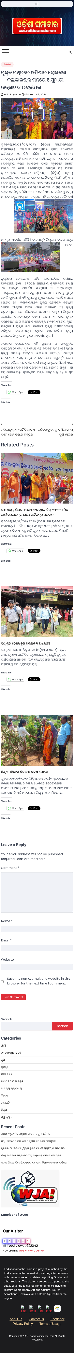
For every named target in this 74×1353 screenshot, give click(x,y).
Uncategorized (11, 1053)
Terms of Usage (50, 1323)
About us (16, 1319)
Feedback (58, 1319)
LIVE (3, 1046)
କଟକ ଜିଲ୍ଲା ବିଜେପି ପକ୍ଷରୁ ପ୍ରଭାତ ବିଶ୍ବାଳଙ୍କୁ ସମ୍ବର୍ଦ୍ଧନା (34, 1162)
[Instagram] (49, 1311)
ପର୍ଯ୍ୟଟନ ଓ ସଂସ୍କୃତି (12, 1081)
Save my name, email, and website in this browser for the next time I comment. (38, 981)
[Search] (70, 52)
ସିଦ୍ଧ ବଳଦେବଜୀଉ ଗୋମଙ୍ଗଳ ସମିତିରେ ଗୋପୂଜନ (28, 1141)
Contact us (36, 1319)
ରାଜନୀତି (5, 1103)
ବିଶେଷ (7, 64)
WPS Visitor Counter (31, 1250)
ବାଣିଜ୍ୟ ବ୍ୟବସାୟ (11, 1088)
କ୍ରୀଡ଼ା (4, 1067)
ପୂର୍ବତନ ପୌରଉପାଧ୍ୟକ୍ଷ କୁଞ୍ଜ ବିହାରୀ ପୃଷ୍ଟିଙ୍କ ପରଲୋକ (33, 1148)
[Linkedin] (41, 1311)
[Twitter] (32, 1311)
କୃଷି (3, 1060)
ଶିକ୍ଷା (4, 1110)
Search (6, 1019)
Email (6, 940)
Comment (10, 868)
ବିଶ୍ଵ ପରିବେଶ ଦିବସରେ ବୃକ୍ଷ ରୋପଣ (25, 772)
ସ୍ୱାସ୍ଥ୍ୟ (6, 1117)
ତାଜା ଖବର (7, 1074)
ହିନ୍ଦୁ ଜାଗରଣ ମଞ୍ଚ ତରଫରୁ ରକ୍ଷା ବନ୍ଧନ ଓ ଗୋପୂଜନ (31, 1155)
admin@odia (12, 94)
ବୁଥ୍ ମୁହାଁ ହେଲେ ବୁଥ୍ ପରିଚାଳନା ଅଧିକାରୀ (25, 643)
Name (7, 921)
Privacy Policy (23, 1323)
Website (7, 959)
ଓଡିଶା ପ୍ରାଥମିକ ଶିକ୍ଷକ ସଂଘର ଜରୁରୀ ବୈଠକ (25, 1134)
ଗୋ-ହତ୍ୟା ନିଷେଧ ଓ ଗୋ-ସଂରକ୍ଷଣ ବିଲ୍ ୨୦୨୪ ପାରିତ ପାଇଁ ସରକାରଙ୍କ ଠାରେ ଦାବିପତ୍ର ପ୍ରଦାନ (34, 512)
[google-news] (57, 1310)
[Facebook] (24, 1311)
